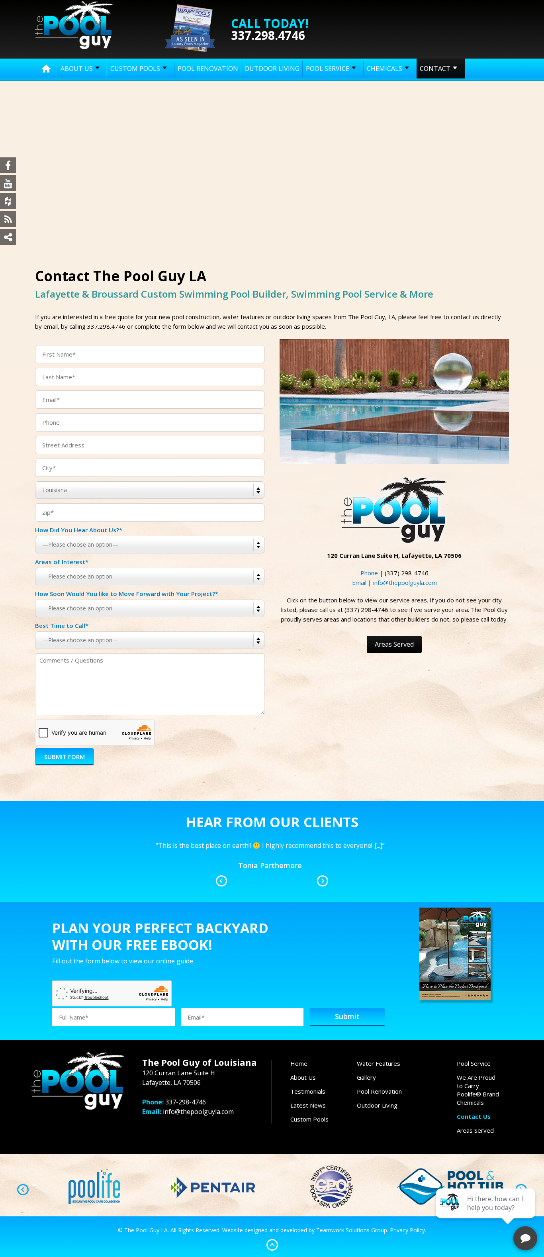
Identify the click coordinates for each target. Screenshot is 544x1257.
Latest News (308, 1105)
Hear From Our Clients (272, 822)
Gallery (366, 1077)
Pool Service (327, 68)
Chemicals (384, 68)
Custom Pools (135, 68)
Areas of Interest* (61, 562)
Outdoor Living (272, 68)
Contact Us (474, 1116)
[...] (378, 865)
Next (322, 880)
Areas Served (394, 644)
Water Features (378, 1063)
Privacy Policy (407, 1230)
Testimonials (307, 1091)
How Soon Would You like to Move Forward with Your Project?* (126, 594)
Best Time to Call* (61, 625)
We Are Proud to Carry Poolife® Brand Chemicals (478, 1089)
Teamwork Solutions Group (351, 1230)
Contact (435, 68)
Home (46, 68)
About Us (77, 68)
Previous (221, 880)
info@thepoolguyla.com (405, 582)
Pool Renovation (208, 68)
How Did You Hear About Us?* (78, 530)
